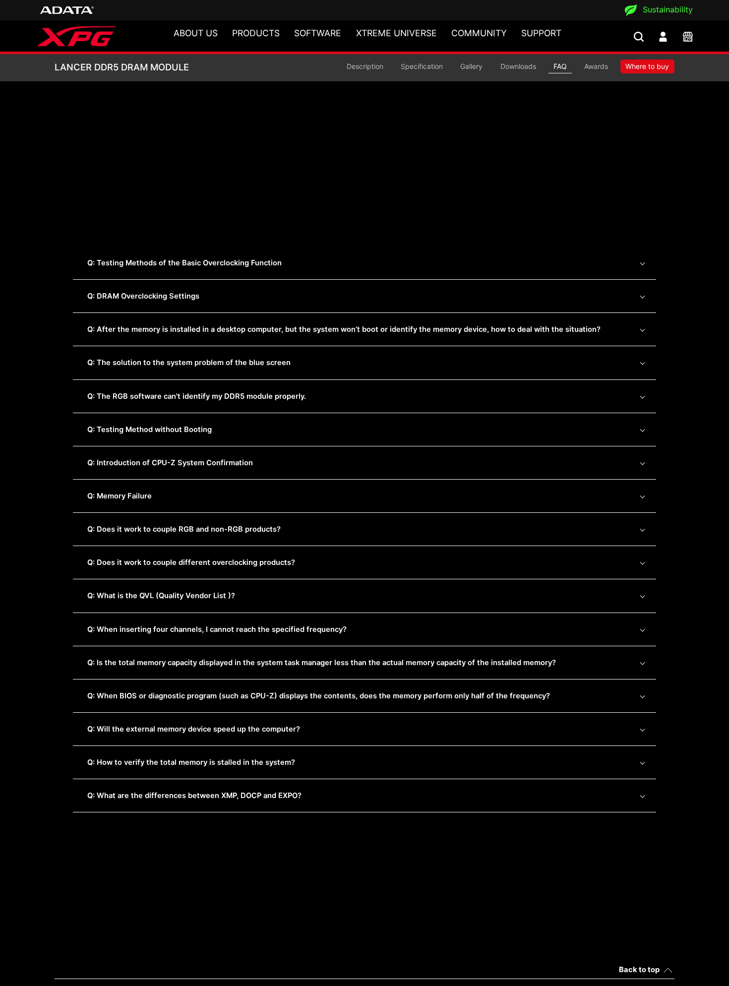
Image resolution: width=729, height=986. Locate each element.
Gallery (471, 66)
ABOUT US (196, 33)
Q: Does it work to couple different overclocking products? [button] (191, 562)
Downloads (518, 66)
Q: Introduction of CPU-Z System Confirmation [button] (170, 462)
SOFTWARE (317, 33)
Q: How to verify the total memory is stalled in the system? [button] (191, 762)
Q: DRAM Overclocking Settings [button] (143, 296)
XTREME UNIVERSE (396, 33)
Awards (596, 66)
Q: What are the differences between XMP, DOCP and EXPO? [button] (194, 795)
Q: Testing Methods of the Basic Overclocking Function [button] (184, 262)
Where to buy (647, 66)
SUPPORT (541, 33)
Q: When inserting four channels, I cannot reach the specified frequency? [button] (217, 629)
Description (365, 66)
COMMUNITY (479, 33)
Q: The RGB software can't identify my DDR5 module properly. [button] (196, 396)
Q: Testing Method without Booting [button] (149, 429)
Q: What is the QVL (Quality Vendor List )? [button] (161, 595)
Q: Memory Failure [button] (119, 496)
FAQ (560, 66)
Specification (422, 66)
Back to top (639, 969)
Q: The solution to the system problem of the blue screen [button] (189, 362)
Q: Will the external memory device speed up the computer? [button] (193, 729)
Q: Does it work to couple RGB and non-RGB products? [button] (184, 529)
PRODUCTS (256, 33)
